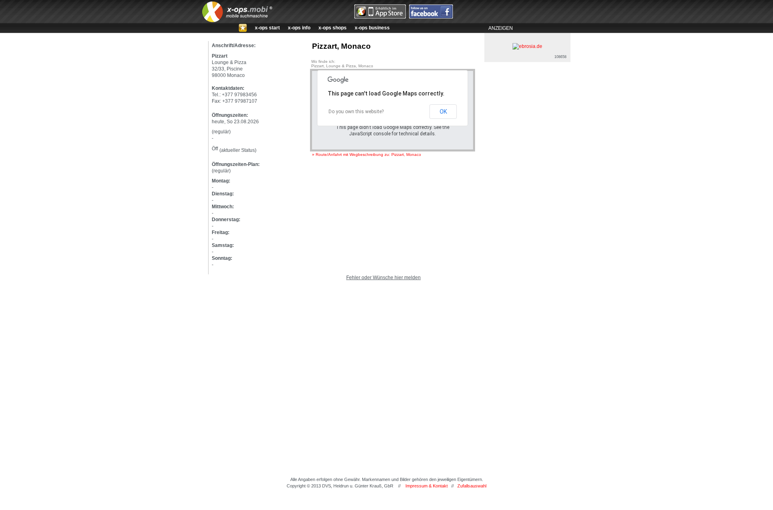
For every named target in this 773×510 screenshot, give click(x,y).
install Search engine (386, 502)
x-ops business (372, 28)
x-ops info (299, 28)
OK (443, 111)
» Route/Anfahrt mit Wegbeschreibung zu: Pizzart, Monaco (366, 154)
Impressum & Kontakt (426, 485)
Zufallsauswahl (471, 485)
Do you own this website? (356, 111)
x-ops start (267, 28)
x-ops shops (332, 28)
